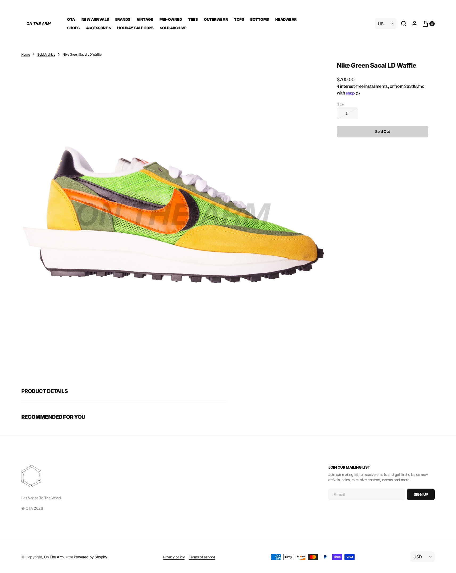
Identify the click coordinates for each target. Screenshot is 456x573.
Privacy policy (173, 557)
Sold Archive (46, 54)
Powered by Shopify (90, 557)
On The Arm (54, 557)
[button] (414, 23)
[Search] (404, 23)
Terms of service (202, 557)
